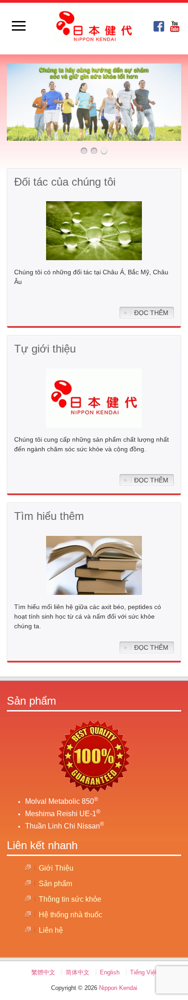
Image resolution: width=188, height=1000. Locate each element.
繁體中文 (43, 972)
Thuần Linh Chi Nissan (64, 826)
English (110, 972)
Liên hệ (51, 930)
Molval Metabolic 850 (61, 801)
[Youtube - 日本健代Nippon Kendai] (175, 26)
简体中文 (77, 972)
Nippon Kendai (118, 987)
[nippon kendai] (159, 26)
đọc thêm (151, 312)
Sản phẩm (55, 884)
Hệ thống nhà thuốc (70, 915)
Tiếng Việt (143, 972)
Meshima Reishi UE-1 (62, 814)
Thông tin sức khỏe (70, 899)
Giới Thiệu (56, 868)
